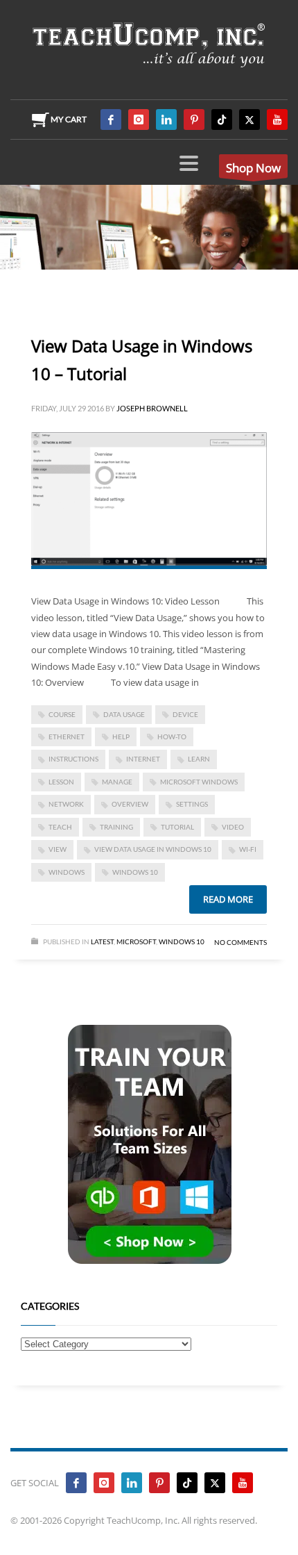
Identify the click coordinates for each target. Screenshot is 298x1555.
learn (199, 759)
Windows (67, 872)
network (66, 804)
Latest (102, 941)
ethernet (67, 736)
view (58, 849)
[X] (249, 119)
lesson (61, 782)
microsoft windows (199, 782)
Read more (228, 899)
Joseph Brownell (152, 408)
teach (60, 827)
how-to (171, 736)
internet (143, 759)
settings (192, 804)
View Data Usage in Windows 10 (152, 849)
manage (117, 782)
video (233, 827)
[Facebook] (110, 119)
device (185, 714)
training (116, 827)
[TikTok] (221, 119)
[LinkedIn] (166, 119)
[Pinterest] (194, 119)
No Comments (240, 942)
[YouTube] (277, 119)
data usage (124, 714)
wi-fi (247, 849)
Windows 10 (135, 872)
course (62, 714)
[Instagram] (138, 119)
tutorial (177, 827)
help (121, 736)
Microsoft (136, 941)
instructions (73, 759)
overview (130, 804)
